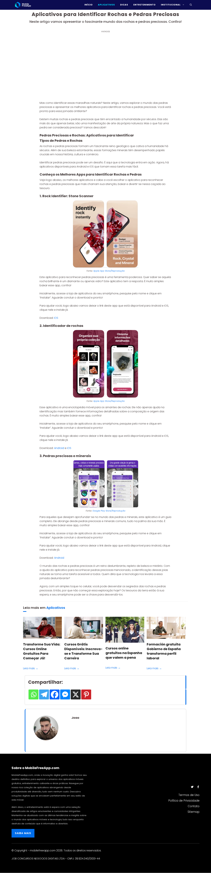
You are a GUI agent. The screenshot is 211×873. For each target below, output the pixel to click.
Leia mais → (30, 668)
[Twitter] (192, 787)
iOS (56, 318)
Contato (193, 806)
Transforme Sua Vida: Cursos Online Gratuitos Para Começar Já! (41, 651)
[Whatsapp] (33, 694)
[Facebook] (55, 694)
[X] (76, 694)
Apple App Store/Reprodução (109, 270)
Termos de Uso (188, 795)
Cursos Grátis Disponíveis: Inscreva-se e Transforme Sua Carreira (83, 651)
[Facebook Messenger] (65, 694)
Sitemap (193, 812)
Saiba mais (23, 833)
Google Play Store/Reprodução (108, 510)
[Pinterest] (86, 694)
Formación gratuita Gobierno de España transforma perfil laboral (164, 651)
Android (59, 448)
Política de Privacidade (183, 801)
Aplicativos (55, 607)
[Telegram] (44, 694)
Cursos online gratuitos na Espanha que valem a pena (124, 653)
